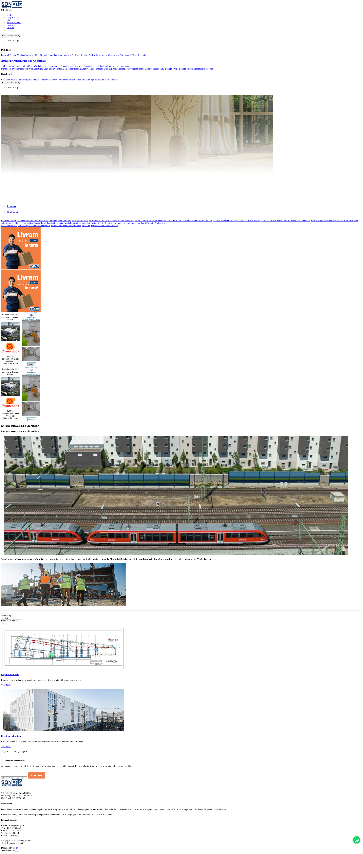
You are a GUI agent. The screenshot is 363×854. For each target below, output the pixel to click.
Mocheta (21, 55)
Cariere (10, 25)
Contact (10, 27)
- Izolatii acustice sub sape (44, 66)
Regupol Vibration (10, 674)
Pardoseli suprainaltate (128, 69)
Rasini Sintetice (145, 69)
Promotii (198, 69)
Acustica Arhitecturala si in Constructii (23, 60)
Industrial (86, 79)
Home (9, 15)
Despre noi (12, 17)
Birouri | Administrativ (61, 79)
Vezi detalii (6, 685)
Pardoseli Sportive (80, 55)
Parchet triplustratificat (33, 69)
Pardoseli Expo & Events (106, 69)
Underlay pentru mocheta (59, 55)
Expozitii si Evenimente (107, 79)
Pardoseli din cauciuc (98, 55)
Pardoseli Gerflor (8, 55)
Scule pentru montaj (162, 69)
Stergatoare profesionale (12, 69)
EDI (17, 850)
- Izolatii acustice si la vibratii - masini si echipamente (105, 66)
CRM (15, 848)
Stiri (8, 20)
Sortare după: (7, 615)
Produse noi (207, 69)
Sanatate (5, 79)
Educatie (13, 79)
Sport (93, 79)
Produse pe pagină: (9, 620)
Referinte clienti (14, 22)
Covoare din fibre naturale (120, 55)
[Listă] (2, 613)
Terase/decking (74, 69)
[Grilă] (5, 613)
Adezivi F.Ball (88, 69)
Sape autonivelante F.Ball (55, 69)
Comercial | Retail (26, 79)
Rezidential (76, 79)
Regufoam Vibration (11, 736)
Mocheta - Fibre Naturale (36, 55)
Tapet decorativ (139, 55)
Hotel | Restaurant (42, 79)
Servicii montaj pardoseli (182, 69)
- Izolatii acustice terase (69, 66)
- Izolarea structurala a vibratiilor (16, 66)
